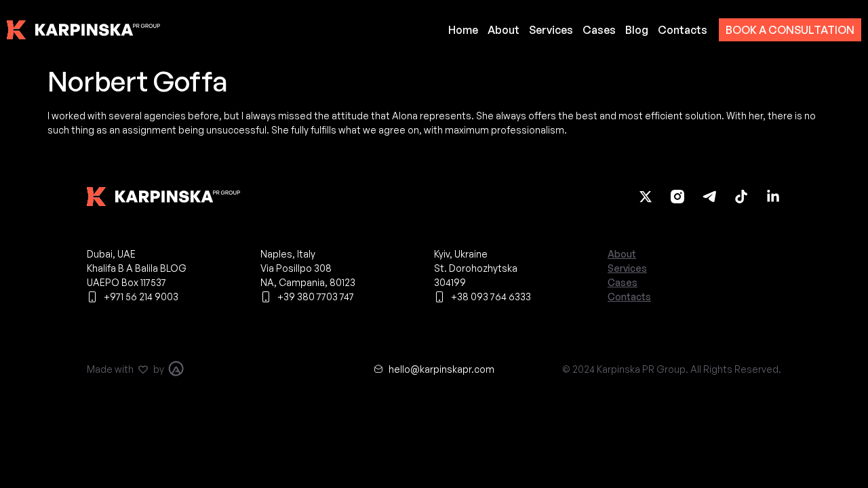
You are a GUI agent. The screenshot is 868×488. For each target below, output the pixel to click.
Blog (636, 29)
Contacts (682, 29)
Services (551, 29)
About (503, 29)
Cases (599, 29)
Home (463, 29)
